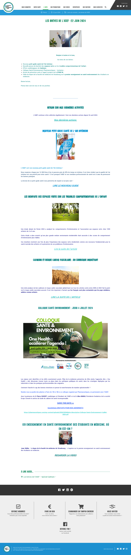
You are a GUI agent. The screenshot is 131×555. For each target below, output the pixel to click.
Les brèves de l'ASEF (84, 12)
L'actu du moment (72, 12)
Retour (45, 12)
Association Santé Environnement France (8, 7)
